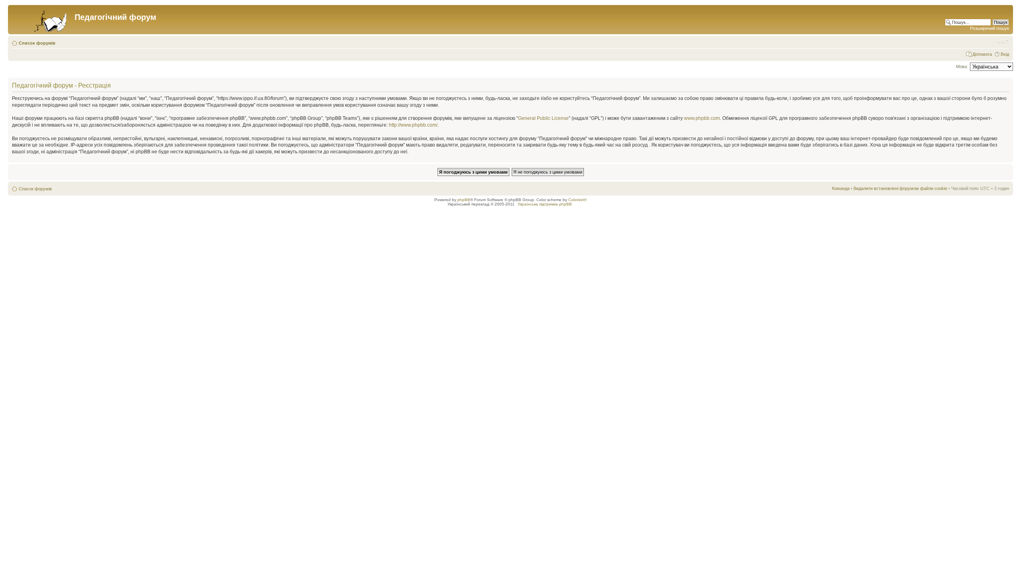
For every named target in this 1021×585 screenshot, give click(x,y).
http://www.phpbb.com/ (413, 125)
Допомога (982, 54)
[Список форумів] (42, 19)
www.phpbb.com (702, 118)
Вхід (1005, 54)
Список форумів (37, 43)
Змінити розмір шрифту (1003, 41)
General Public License (543, 118)
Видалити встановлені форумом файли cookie (900, 188)
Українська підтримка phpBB (545, 204)
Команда (841, 188)
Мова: (962, 66)
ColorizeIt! (577, 200)
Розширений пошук (989, 28)
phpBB (463, 200)
